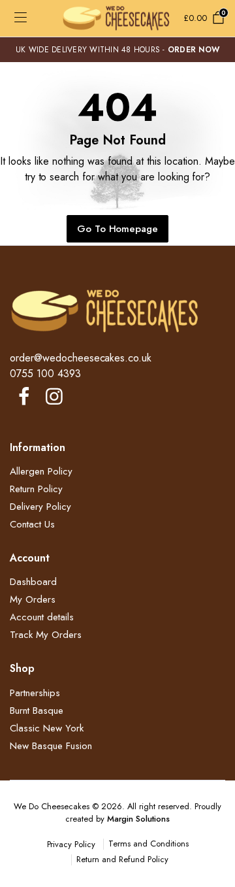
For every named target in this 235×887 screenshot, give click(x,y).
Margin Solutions (138, 818)
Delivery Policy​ (40, 506)
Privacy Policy (71, 844)
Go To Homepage (118, 229)
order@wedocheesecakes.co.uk (80, 357)
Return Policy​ (36, 489)
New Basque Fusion (51, 746)
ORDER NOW (193, 50)
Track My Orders (46, 635)
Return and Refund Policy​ (122, 859)
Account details (42, 617)
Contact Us (32, 524)
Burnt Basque (36, 710)
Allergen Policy (41, 471)
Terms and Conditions (148, 843)
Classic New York (47, 728)
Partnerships (35, 693)
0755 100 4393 (45, 373)
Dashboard (33, 582)
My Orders (32, 599)
